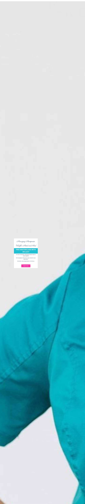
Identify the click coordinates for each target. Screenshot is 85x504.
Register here (25, 265)
